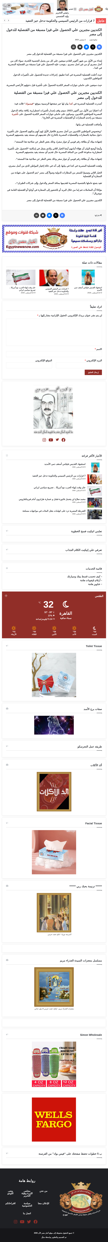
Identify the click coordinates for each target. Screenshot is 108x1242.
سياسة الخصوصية (27, 1204)
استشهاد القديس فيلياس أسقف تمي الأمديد (64, 464)
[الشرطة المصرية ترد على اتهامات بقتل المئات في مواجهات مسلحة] (94, 514)
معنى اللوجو (10, 1192)
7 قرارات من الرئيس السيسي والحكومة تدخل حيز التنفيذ (60, 20)
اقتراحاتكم (10, 1203)
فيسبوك (29, 103)
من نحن (43, 1191)
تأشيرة (15, 114)
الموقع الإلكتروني (43, 360)
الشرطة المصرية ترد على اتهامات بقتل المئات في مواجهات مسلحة (54, 511)
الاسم (98, 349)
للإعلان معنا (43, 1203)
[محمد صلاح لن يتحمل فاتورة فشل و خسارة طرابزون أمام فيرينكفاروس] (94, 503)
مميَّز (43, 1237)
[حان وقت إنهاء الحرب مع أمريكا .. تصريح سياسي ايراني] (20, 277)
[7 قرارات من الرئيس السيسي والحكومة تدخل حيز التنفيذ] (54, 278)
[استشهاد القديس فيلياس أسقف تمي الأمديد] (87, 277)
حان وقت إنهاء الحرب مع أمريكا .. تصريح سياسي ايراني (59, 487)
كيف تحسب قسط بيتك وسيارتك (83, 576)
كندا (71, 103)
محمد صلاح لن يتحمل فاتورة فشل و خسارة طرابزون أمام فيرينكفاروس (52, 499)
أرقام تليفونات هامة (90, 580)
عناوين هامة (94, 584)
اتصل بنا (27, 1213)
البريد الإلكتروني (93, 360)
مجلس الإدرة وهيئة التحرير (27, 1193)
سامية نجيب (93, 40)
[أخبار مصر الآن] (90, 9)
